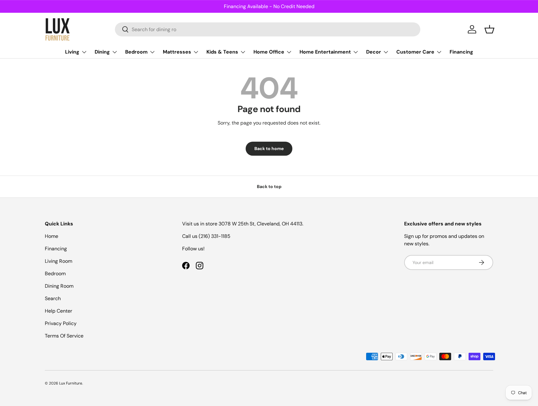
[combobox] (267, 29)
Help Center (58, 311)
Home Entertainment (325, 52)
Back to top (269, 186)
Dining (102, 52)
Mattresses (177, 52)
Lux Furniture (70, 383)
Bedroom (136, 52)
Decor (373, 52)
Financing (461, 52)
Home (51, 236)
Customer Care (415, 52)
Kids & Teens (222, 52)
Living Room (58, 261)
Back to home (269, 148)
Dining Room (59, 286)
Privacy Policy (61, 323)
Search (53, 298)
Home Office (268, 52)
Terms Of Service (64, 336)
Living (72, 52)
